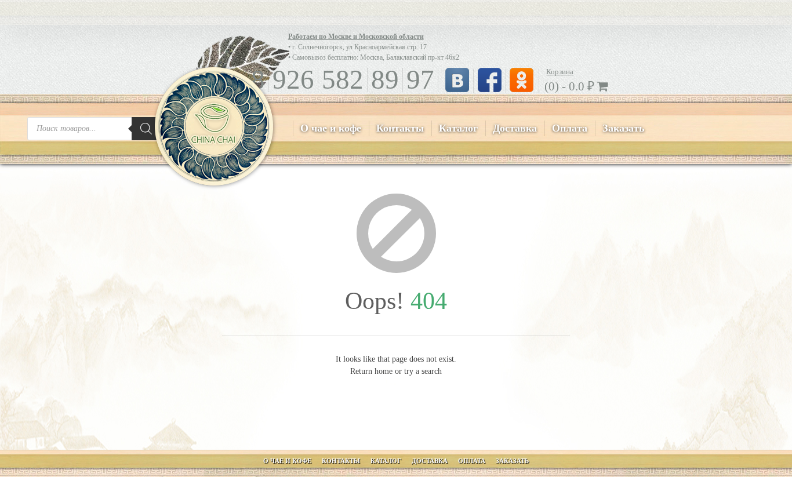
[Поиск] (146, 128)
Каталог (458, 128)
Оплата (569, 128)
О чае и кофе (330, 128)
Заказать (623, 128)
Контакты (400, 128)
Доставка (515, 128)
